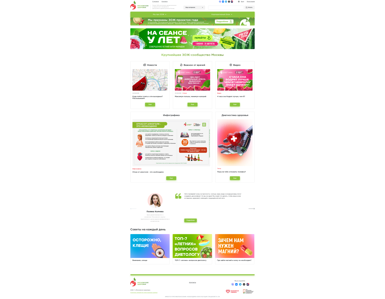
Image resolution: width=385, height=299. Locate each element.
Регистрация (251, 1)
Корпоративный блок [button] (220, 14)
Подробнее (190, 220)
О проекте (155, 1)
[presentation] (133, 209)
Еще (150, 104)
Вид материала (190, 7)
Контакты (165, 1)
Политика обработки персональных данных (144, 292)
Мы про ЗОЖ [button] (158, 14)
